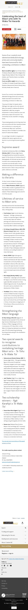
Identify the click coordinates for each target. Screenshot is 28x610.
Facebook (2, 566)
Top (22, 523)
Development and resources (10, 539)
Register (4, 553)
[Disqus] (14, 496)
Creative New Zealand (7, 10)
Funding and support (7, 532)
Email (18, 518)
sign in (11, 553)
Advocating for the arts (8, 535)
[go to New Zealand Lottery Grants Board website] (8, 595)
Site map (4, 581)
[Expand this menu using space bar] (25, 531)
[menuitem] (14, 531)
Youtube (10, 566)
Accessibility (4, 588)
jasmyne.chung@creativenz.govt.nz (11, 462)
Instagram (7, 566)
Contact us (4, 583)
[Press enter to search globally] (25, 528)
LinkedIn (23, 518)
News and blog (6, 546)
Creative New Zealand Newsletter (16, 558)
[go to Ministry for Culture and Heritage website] (24, 595)
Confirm (14, 608)
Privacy (3, 586)
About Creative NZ (7, 542)
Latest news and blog (7, 471)
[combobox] (11, 528)
